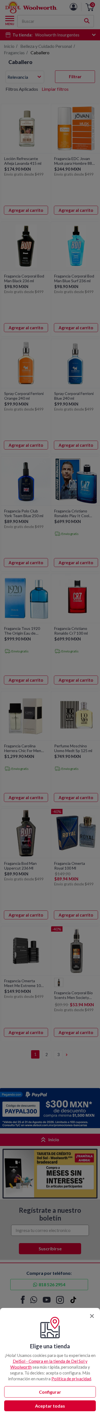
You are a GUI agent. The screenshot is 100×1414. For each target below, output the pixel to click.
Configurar (50, 1392)
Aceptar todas (50, 1405)
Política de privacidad (71, 1378)
